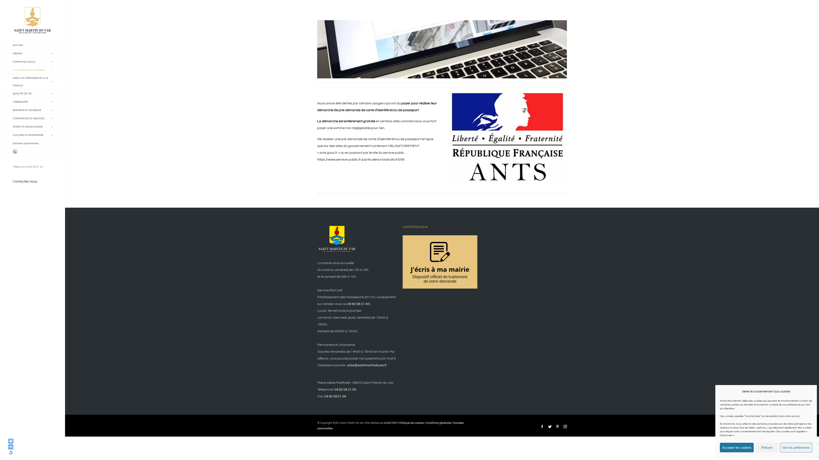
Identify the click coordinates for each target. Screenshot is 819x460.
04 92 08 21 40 (358, 304)
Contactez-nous (25, 181)
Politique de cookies (411, 422)
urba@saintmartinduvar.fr (367, 365)
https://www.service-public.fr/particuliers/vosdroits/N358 (360, 159)
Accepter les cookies (736, 447)
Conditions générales (438, 422)
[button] (32, 152)
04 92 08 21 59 (335, 396)
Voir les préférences (796, 447)
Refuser (767, 447)
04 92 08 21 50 (345, 389)
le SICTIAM (391, 422)
